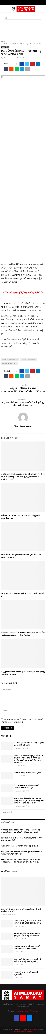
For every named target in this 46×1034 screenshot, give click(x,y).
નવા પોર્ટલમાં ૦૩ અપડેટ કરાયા (28, 360)
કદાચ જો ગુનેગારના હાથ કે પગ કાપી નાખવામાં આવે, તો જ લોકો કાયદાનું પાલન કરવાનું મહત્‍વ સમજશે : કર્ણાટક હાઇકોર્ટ (23, 476)
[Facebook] (16, 1018)
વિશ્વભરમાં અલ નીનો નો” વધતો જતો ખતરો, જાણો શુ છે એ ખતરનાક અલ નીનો (21, 839)
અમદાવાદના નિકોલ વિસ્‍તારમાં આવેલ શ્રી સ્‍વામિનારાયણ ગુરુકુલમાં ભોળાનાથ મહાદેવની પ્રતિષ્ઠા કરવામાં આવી (20, 831)
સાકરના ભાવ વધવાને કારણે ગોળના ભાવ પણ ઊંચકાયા (19, 846)
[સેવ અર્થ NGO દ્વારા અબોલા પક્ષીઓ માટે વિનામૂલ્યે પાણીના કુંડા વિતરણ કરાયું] (23, 891)
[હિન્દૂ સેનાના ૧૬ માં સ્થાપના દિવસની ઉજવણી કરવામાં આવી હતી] (7, 788)
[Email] (29, 1018)
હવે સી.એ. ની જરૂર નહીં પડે (9, 363)
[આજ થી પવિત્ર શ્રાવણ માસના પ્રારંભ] (7, 775)
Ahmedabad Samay (8, 58)
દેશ (8, 47)
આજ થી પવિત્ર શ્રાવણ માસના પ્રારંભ (27, 773)
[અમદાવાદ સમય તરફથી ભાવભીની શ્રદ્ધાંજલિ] (7, 975)
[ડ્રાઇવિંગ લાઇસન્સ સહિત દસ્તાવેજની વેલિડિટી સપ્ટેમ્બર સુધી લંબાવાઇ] (7, 949)
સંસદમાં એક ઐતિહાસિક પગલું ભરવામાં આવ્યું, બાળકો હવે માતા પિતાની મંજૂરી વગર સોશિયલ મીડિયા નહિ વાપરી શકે (29, 801)
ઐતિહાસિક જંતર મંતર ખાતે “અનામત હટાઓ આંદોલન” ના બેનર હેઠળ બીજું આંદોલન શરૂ (21, 852)
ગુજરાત (4, 47)
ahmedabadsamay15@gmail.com (27, 1011)
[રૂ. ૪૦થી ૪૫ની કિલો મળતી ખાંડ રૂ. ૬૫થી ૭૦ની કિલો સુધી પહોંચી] (7, 746)
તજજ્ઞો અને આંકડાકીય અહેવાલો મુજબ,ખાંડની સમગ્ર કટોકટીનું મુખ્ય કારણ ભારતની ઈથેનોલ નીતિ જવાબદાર (20, 860)
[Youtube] (23, 1018)
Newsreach (34, 1029)
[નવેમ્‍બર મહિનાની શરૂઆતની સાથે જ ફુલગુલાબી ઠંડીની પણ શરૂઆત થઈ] (7, 936)
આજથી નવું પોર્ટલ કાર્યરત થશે (10, 360)
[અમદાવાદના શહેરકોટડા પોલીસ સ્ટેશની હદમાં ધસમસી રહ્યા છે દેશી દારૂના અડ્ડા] (7, 923)
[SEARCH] (42, 811)
